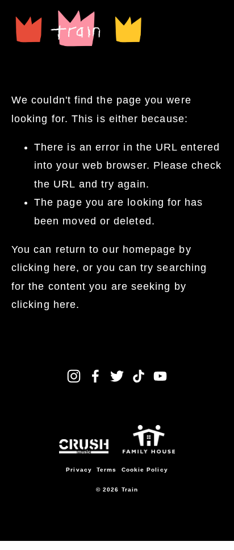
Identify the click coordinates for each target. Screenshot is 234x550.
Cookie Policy (145, 469)
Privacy (79, 469)
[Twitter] (117, 376)
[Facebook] (95, 376)
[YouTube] (160, 376)
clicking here (43, 267)
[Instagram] (74, 376)
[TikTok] (138, 376)
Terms (106, 469)
